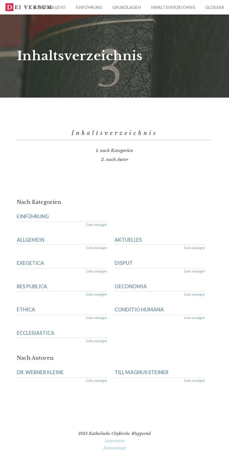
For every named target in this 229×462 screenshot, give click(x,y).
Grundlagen (127, 7)
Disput (124, 263)
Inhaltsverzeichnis (173, 7)
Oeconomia (131, 286)
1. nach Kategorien (114, 150)
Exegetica (30, 263)
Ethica (26, 309)
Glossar (214, 7)
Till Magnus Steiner (141, 372)
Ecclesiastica (35, 333)
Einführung (89, 7)
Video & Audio (50, 7)
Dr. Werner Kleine (40, 372)
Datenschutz (114, 448)
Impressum (114, 440)
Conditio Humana (139, 309)
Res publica (32, 286)
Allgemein (30, 240)
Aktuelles (128, 240)
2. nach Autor (114, 159)
